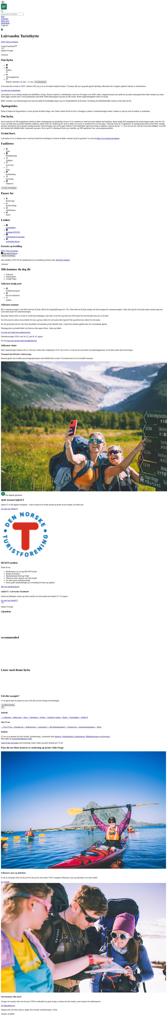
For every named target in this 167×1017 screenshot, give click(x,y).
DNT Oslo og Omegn (9, 42)
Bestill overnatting (8, 256)
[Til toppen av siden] (3, 707)
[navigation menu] (2, 28)
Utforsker (4, 19)
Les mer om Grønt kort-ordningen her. (15, 332)
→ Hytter (41, 717)
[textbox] (12, 14)
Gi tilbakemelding (8, 705)
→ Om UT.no (6, 727)
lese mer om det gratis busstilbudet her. (22, 341)
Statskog (57, 737)
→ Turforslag (32, 717)
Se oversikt (5, 882)
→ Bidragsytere (29, 727)
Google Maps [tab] (11, 279)
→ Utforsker (6, 717)
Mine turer (5, 21)
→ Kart (24, 717)
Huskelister (5, 23)
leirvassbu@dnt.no (10, 253)
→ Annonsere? (41, 727)
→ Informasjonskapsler (86, 727)
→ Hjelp (98, 727)
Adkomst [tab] (9, 274)
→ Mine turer (16, 717)
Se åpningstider (40, 82)
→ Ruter (63, 717)
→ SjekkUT (83, 717)
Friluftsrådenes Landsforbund (73, 737)
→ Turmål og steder (52, 717)
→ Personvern (71, 727)
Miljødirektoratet (92, 737)
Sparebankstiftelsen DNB (22, 739)
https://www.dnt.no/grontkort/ (108, 138)
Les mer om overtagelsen (10, 90)
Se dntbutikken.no (8, 1006)
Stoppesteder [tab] (11, 277)
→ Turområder (72, 717)
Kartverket (105, 737)
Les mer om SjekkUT (9, 509)
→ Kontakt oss (17, 727)
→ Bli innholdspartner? (56, 727)
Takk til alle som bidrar (10, 743)
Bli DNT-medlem (63, 260)
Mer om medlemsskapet (10, 587)
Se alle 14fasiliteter (9, 188)
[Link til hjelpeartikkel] (7, 72)
